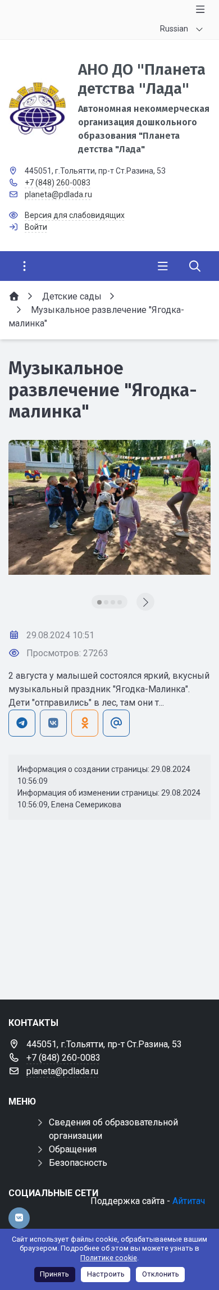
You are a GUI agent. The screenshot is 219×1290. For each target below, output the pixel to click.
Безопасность (78, 1162)
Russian (174, 28)
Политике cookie (108, 1257)
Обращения (73, 1149)
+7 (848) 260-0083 (57, 182)
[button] (99, 602)
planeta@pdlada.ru (58, 194)
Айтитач (188, 1201)
